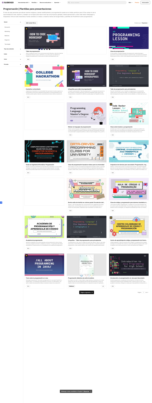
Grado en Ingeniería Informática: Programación (40, 164)
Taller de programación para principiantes (123, 89)
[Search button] (69, 2)
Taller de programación (33, 51)
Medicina (7, 35)
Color (5, 59)
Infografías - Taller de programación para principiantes (84, 240)
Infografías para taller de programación (80, 89)
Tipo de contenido (9, 49)
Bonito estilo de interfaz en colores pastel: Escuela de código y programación (86, 202)
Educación (7, 27)
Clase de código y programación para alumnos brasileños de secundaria (128, 202)
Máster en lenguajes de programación (79, 127)
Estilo (5, 54)
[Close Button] (90, 391)
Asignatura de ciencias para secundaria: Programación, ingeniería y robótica (128, 164)
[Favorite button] (59, 28)
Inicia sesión (145, 2)
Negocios (7, 40)
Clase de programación (117, 51)
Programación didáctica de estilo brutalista (81, 278)
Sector (6, 22)
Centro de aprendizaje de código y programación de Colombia (128, 240)
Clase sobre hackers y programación (121, 127)
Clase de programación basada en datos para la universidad (86, 164)
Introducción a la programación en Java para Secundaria (127, 278)
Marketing (7, 31)
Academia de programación (34, 240)
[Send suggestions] (1, 203)
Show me (86, 391)
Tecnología (7, 44)
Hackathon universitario (33, 89)
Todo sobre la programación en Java (37, 278)
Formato (6, 64)
